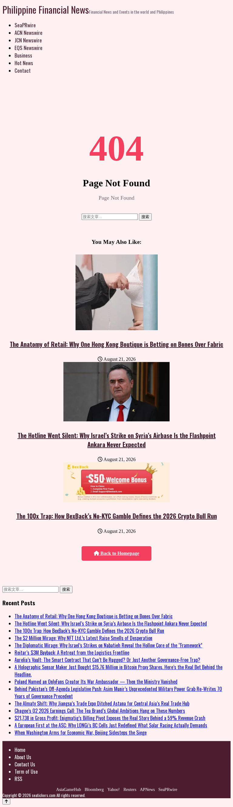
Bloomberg (94, 789)
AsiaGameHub (68, 789)
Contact (23, 70)
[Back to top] (6, 801)
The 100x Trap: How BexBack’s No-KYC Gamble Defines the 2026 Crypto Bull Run (116, 515)
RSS (18, 778)
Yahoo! (113, 789)
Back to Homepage (119, 553)
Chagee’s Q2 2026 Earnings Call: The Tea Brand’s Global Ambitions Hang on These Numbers (100, 710)
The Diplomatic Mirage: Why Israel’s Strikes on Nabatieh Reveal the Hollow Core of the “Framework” (108, 645)
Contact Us (25, 764)
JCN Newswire (28, 40)
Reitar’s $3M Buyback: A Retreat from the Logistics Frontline (72, 652)
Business (23, 55)
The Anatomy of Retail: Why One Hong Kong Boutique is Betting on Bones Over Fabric (116, 344)
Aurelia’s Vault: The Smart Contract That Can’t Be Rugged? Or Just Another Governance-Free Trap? (107, 659)
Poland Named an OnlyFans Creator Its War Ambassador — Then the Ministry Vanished (96, 681)
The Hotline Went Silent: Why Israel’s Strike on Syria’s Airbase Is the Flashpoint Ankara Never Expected (117, 440)
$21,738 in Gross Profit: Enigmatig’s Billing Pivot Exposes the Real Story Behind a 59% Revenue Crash (110, 718)
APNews (147, 789)
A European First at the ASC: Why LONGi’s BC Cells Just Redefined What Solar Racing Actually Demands (111, 725)
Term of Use (26, 771)
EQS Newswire (28, 47)
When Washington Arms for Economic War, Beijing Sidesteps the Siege (81, 732)
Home (20, 749)
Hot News (24, 63)
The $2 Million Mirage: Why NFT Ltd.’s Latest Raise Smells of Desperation (83, 638)
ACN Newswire (28, 32)
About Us (23, 757)
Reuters (129, 789)
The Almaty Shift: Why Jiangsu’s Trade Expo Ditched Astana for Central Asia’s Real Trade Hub (102, 703)
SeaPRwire (25, 25)
